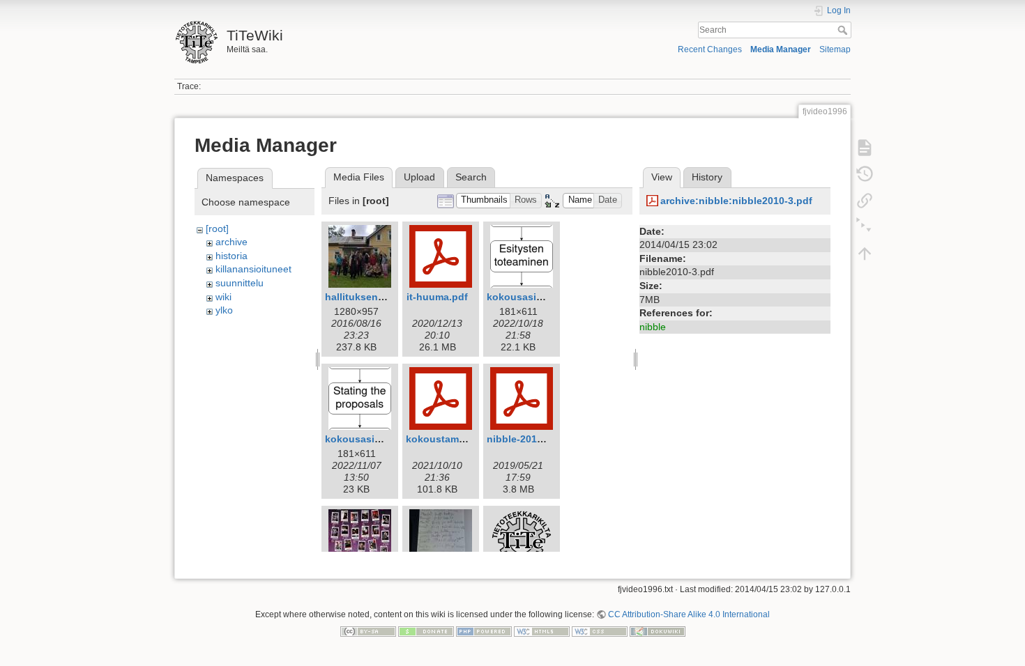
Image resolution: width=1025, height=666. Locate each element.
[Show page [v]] (865, 147)
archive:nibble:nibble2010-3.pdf (736, 200)
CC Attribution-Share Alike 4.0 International (689, 614)
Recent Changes (710, 49)
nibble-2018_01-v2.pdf (540, 438)
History (707, 177)
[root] (217, 228)
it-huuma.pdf (437, 296)
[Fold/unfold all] (865, 227)
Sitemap (835, 49)
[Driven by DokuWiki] (657, 631)
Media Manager (780, 49)
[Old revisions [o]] (865, 174)
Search (844, 30)
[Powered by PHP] (484, 631)
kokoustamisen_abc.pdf (463, 438)
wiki (223, 296)
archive (231, 241)
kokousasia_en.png (372, 438)
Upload (419, 177)
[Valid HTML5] (542, 631)
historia (231, 255)
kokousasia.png (525, 296)
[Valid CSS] (600, 631)
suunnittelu (239, 282)
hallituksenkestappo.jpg (383, 296)
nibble (652, 326)
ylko (224, 310)
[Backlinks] (865, 200)
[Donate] (426, 631)
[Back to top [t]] (865, 253)
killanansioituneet (253, 268)
